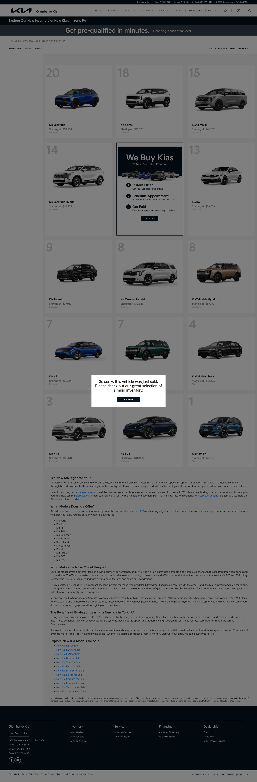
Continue (128, 399)
